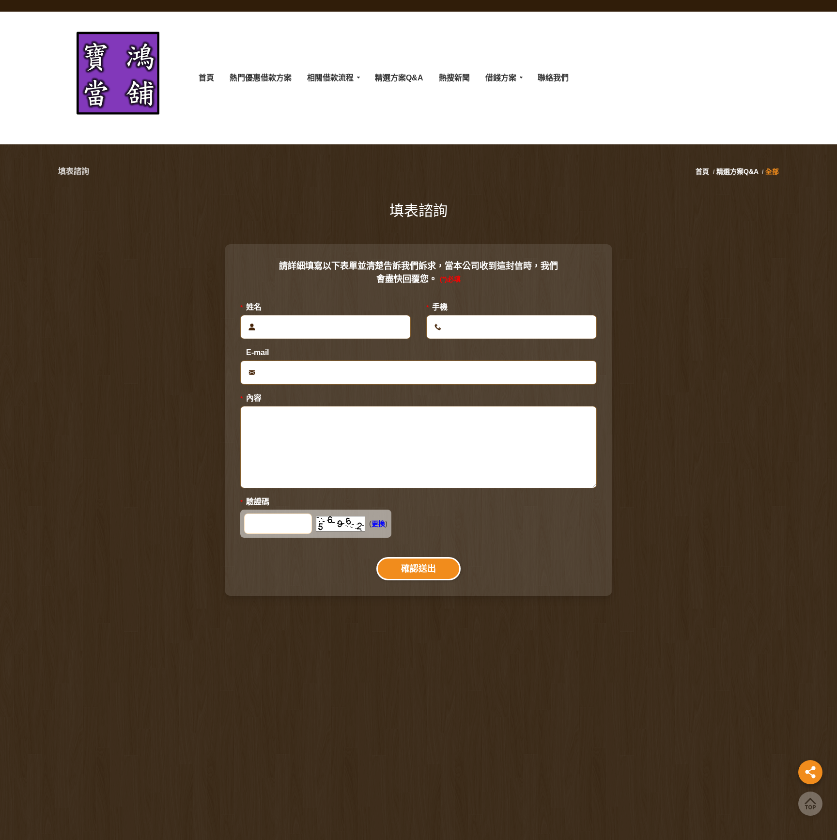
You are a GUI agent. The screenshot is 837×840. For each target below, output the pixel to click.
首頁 (703, 171)
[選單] (810, 772)
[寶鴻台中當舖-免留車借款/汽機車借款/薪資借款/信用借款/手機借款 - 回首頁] (118, 78)
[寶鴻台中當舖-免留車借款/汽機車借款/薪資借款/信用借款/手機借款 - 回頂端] (810, 804)
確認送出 (418, 569)
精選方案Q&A (737, 171)
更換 (378, 524)
